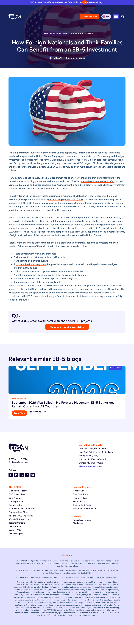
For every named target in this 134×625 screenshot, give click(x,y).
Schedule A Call (89, 16)
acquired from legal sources (35, 224)
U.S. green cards (93, 159)
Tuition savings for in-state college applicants (37, 282)
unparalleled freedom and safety (98, 181)
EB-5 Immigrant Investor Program (30, 152)
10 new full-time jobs (108, 228)
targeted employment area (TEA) (65, 199)
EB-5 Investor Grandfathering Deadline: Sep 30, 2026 (55, 2)
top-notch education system (31, 264)
